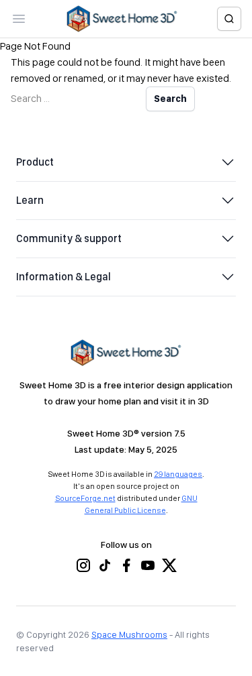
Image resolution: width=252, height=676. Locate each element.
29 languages (178, 474)
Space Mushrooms (129, 634)
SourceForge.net (85, 498)
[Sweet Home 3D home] (122, 18)
